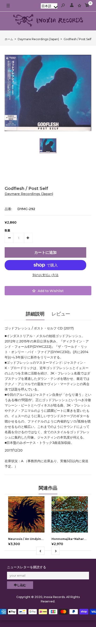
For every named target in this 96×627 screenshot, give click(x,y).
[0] (87, 6)
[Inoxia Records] (48, 21)
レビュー (60, 314)
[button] (49, 6)
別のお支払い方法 (45, 275)
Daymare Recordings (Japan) (29, 194)
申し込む (20, 585)
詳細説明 (35, 314)
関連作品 (48, 488)
